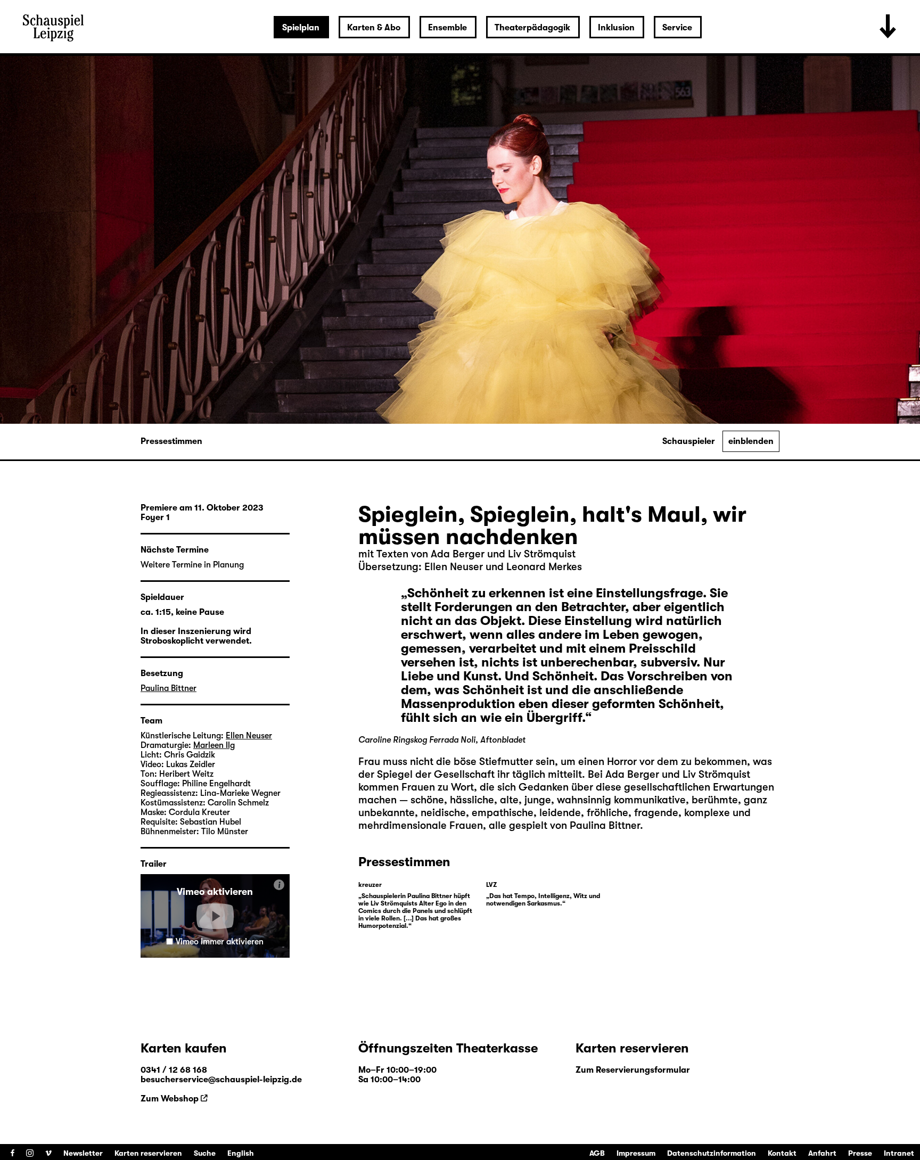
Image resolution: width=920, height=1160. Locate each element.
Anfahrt (822, 1153)
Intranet (899, 1153)
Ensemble (447, 27)
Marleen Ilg (214, 745)
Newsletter (83, 1153)
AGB (597, 1153)
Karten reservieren (148, 1153)
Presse (860, 1153)
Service (677, 27)
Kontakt (782, 1153)
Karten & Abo (373, 27)
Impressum (636, 1153)
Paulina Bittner (168, 688)
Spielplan (300, 27)
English (240, 1153)
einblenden (751, 441)
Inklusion (616, 27)
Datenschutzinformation (711, 1153)
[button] (215, 916)
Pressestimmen (171, 441)
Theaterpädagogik (532, 27)
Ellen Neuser (249, 736)
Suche (205, 1153)
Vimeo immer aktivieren (220, 942)
